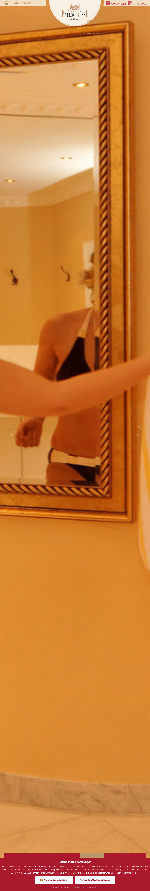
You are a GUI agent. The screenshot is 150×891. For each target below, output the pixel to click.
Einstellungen (97, 33)
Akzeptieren (85, 33)
